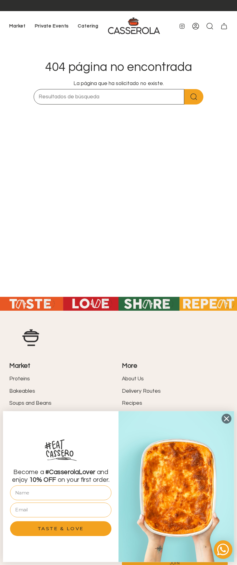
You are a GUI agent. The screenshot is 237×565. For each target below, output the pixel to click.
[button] (17, 26)
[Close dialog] (226, 418)
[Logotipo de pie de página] (30, 338)
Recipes (132, 403)
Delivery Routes (141, 391)
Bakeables (22, 391)
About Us (133, 379)
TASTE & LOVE (61, 528)
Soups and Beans (30, 403)
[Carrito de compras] (224, 26)
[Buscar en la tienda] (193, 96)
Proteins (19, 379)
